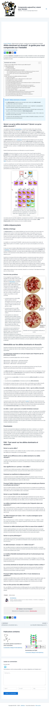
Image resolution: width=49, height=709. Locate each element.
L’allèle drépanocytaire (9, 66)
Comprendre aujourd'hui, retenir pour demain (29, 8)
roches (27, 401)
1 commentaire (28, 652)
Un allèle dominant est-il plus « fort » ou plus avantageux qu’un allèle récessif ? (21, 86)
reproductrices (18, 129)
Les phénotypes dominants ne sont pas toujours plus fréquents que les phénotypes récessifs (24, 71)
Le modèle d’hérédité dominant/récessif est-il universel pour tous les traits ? (20, 91)
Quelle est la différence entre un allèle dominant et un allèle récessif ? (19, 78)
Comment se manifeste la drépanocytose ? (14, 81)
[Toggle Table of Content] (38, 63)
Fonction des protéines (11, 68)
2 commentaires (7, 647)
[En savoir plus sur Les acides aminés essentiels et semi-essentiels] (7, 638)
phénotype (19, 139)
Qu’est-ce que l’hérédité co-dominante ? (14, 83)
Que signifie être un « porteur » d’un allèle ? (15, 80)
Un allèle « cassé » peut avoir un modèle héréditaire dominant (19, 73)
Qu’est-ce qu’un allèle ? (11, 77)
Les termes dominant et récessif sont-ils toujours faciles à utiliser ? (19, 92)
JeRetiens (23, 705)
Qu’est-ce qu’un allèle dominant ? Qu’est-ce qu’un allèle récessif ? (18, 64)
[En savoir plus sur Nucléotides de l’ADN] (35, 641)
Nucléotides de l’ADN (31, 650)
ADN (5, 161)
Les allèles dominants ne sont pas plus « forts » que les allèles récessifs (20, 72)
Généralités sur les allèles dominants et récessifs (15, 70)
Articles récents (12, 595)
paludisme (7, 249)
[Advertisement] (24, 33)
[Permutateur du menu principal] (46, 9)
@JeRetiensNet (33, 611)
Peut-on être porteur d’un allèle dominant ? (15, 95)
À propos (6, 595)
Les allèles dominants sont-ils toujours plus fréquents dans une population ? (20, 85)
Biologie (12, 647)
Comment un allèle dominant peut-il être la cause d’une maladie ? (18, 87)
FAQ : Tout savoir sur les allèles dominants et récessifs (16, 76)
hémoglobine (12, 281)
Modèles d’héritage (10, 67)
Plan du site (38, 705)
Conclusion (7, 74)
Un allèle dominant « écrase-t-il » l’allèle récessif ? (16, 90)
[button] (5, 666)
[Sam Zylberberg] (6, 599)
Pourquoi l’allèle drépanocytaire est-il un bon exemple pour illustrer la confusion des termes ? (23, 82)
